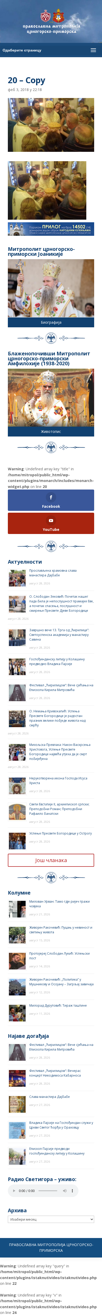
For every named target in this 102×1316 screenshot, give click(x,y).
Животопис (51, 431)
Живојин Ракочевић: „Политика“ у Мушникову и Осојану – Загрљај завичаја (61, 981)
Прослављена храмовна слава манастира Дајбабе (53, 572)
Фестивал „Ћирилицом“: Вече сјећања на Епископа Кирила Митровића (61, 687)
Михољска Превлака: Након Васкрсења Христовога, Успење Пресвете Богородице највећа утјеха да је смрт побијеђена (59, 751)
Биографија (51, 322)
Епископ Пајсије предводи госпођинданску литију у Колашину (56, 1151)
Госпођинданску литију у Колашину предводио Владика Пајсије (57, 661)
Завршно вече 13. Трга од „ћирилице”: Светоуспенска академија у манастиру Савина (59, 635)
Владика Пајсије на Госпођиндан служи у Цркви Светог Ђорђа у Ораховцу (61, 1125)
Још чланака (51, 860)
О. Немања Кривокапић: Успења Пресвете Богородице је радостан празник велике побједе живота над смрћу (57, 718)
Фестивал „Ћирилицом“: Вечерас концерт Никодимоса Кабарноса (55, 1073)
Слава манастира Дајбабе (49, 1097)
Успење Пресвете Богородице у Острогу (60, 833)
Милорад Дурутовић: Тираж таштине (58, 1005)
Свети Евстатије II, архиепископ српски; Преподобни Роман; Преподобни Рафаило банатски (59, 809)
